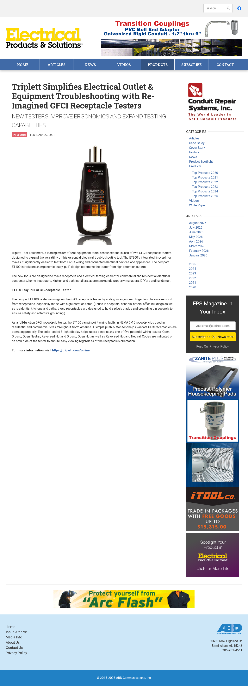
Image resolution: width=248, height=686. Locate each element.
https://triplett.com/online (71, 350)
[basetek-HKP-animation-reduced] (212, 377)
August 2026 (197, 223)
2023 (192, 273)
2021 (192, 282)
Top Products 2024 (205, 191)
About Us (13, 642)
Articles (56, 64)
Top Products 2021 (205, 177)
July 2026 (195, 227)
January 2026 (198, 255)
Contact (225, 64)
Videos (124, 64)
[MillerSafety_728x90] (124, 599)
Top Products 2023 (205, 187)
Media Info (14, 637)
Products (158, 64)
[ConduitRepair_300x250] (212, 101)
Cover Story (197, 148)
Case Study (197, 143)
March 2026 (197, 246)
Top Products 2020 (205, 173)
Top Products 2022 (205, 182)
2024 (192, 269)
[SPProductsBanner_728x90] (171, 28)
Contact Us (14, 648)
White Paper (197, 205)
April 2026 (196, 241)
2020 (192, 287)
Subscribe (191, 64)
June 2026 (196, 232)
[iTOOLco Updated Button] (212, 509)
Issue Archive (16, 632)
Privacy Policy (16, 653)
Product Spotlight (201, 161)
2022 (192, 278)
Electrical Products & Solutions (44, 38)
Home (22, 64)
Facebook (239, 8)
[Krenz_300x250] (212, 465)
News (90, 64)
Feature (194, 152)
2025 (192, 264)
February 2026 (199, 251)
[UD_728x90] (171, 47)
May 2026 (196, 237)
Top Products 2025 (205, 196)
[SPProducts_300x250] (212, 421)
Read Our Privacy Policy (212, 346)
